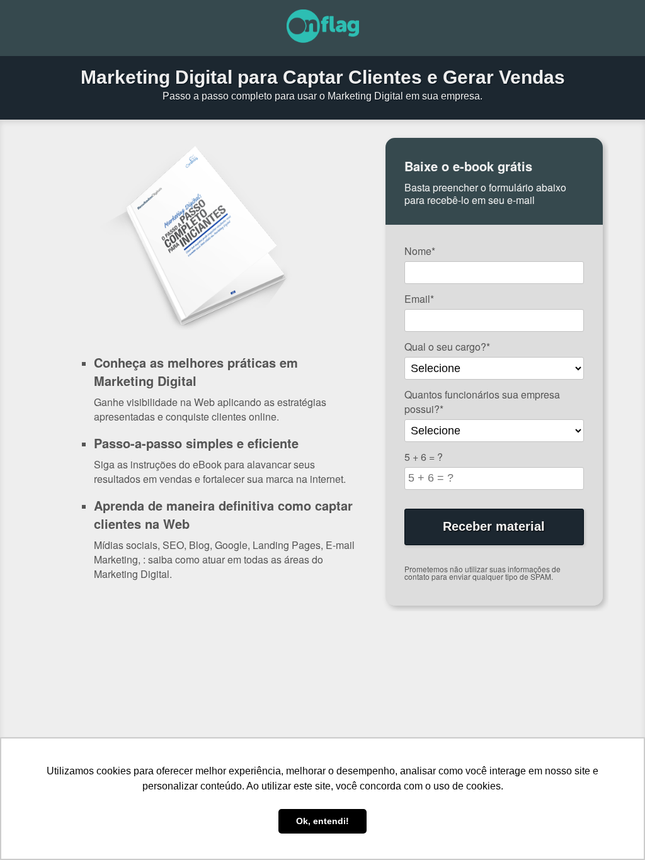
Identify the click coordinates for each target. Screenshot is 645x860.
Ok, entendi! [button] (322, 821)
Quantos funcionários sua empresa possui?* (482, 401)
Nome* (419, 251)
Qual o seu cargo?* (447, 346)
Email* (419, 298)
